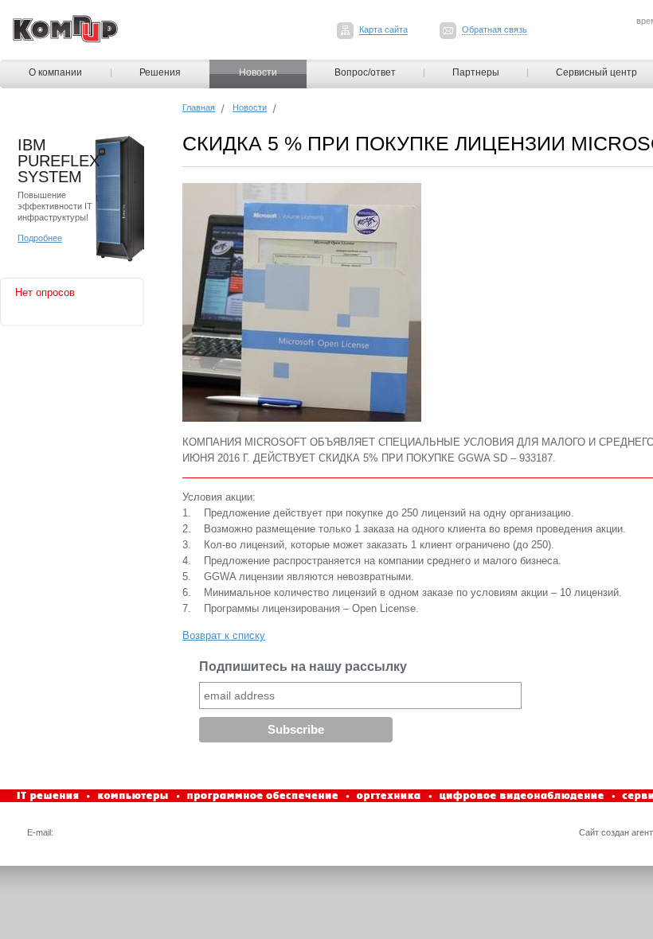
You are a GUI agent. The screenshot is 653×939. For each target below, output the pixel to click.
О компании (55, 72)
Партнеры (475, 72)
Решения (160, 72)
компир (65, 29)
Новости (258, 72)
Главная (198, 107)
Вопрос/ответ (365, 72)
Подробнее (40, 238)
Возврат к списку (223, 635)
